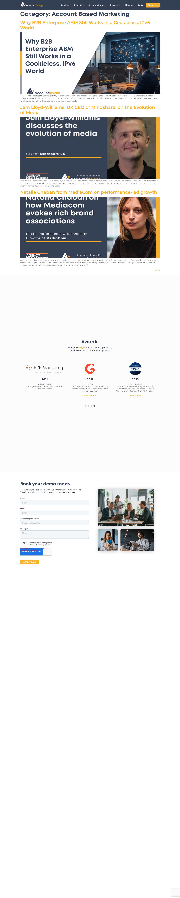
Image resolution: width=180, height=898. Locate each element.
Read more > (44, 395)
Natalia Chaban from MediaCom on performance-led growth (88, 192)
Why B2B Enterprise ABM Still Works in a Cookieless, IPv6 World (85, 25)
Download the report (135, 398)
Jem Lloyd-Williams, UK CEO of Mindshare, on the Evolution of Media (87, 110)
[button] (86, 406)
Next (157, 270)
